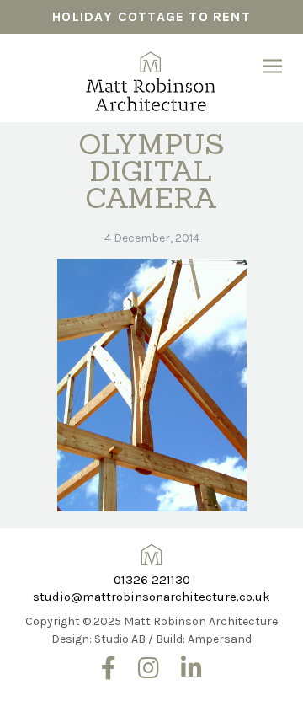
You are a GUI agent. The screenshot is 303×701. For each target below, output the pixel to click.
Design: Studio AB (98, 639)
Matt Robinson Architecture (152, 76)
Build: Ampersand (204, 639)
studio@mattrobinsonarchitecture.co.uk (151, 596)
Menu (272, 66)
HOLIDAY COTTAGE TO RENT (151, 16)
